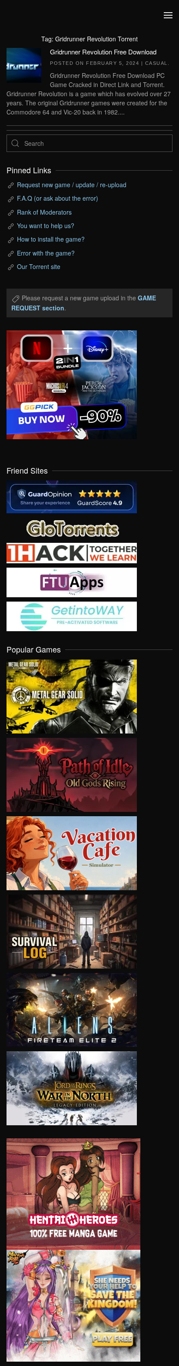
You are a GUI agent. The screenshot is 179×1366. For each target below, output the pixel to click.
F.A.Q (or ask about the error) (57, 198)
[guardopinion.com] (72, 495)
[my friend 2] (72, 526)
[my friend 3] (72, 552)
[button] (168, 15)
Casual (156, 63)
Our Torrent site (38, 266)
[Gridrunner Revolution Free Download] (24, 64)
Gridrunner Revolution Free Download (103, 51)
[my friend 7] (72, 615)
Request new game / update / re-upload (71, 184)
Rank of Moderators (44, 212)
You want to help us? (45, 225)
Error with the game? (46, 253)
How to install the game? (51, 239)
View (72, 694)
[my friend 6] (72, 581)
